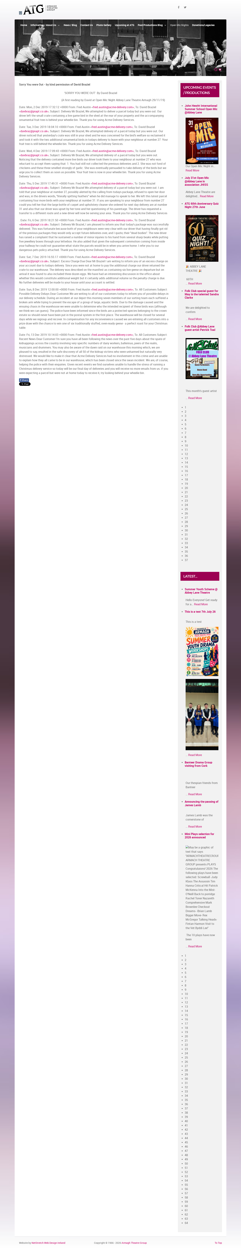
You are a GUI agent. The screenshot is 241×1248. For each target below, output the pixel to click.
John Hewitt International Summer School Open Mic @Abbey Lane (201, 109)
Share (24, 380)
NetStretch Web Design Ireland (48, 1242)
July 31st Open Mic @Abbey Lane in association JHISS (197, 181)
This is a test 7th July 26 (200, 611)
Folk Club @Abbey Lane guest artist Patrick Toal (200, 328)
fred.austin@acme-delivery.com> (113, 107)
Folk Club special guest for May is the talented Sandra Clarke (202, 294)
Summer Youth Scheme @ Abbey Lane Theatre (201, 591)
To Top (218, 1242)
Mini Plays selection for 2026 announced (199, 835)
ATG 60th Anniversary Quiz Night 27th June (202, 205)
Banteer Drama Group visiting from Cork (198, 764)
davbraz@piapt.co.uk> (34, 111)
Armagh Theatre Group (134, 1242)
